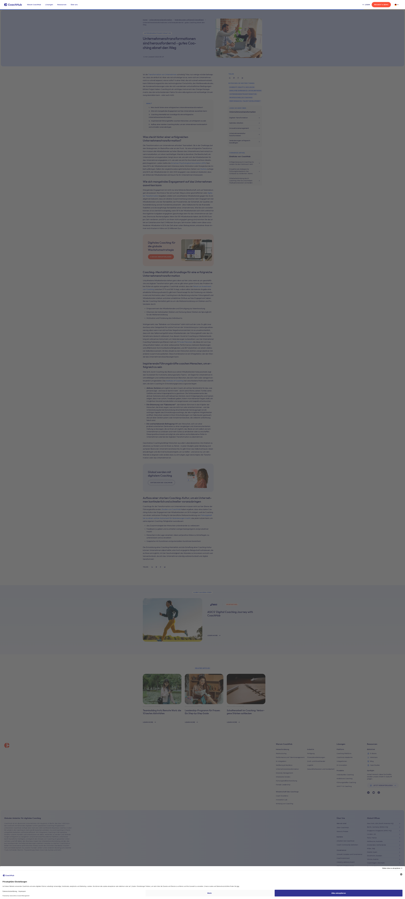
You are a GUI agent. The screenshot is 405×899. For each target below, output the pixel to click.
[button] (34, 4)
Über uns (74, 5)
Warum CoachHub (34, 5)
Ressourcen (61, 5)
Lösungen (49, 5)
